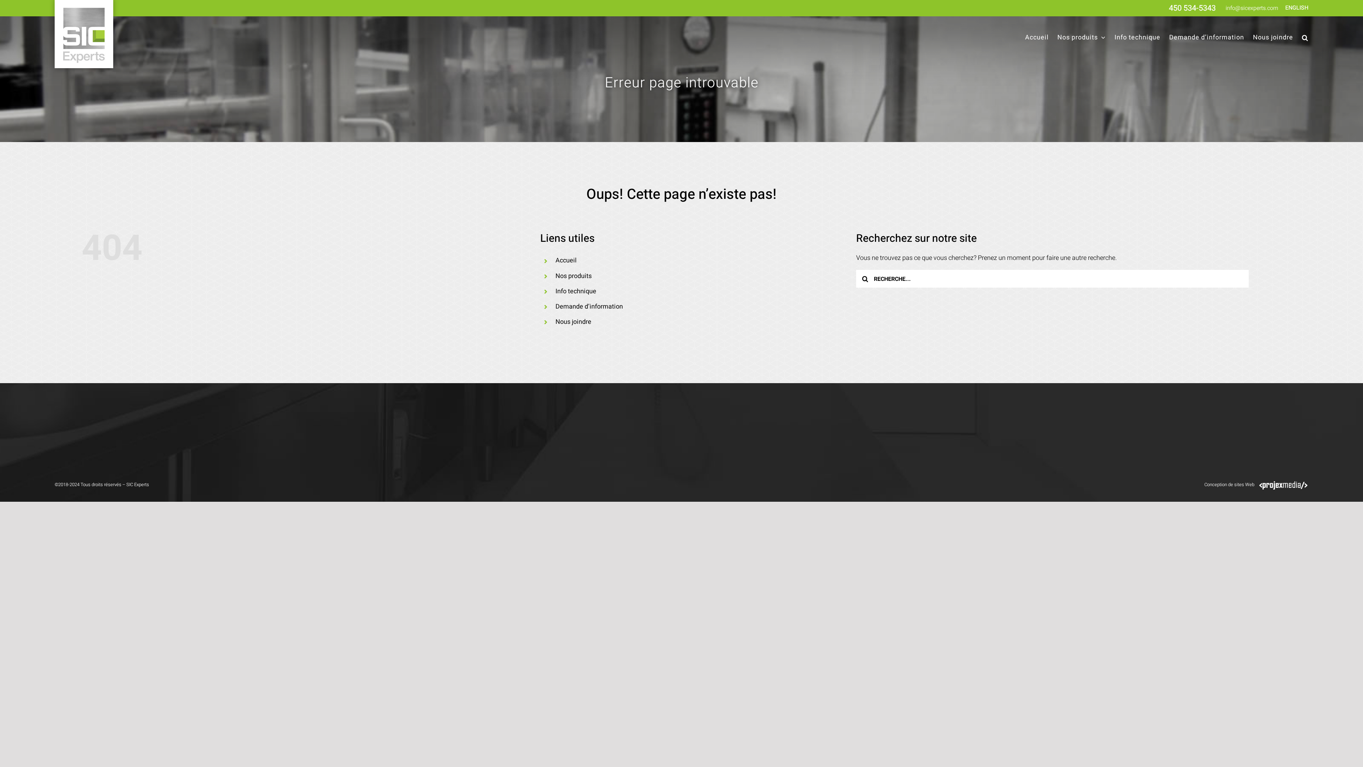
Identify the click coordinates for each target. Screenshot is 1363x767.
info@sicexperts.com (1252, 8)
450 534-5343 (1192, 8)
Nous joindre (573, 322)
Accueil (565, 260)
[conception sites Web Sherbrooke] (1283, 484)
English (1296, 8)
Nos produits (573, 276)
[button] (1305, 37)
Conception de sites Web (1229, 484)
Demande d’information (589, 306)
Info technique (575, 291)
